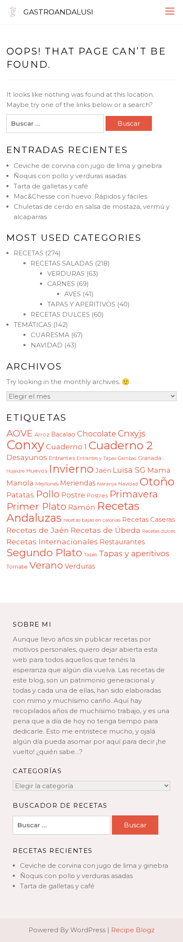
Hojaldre (15, 471)
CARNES (61, 284)
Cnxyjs (132, 433)
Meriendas (77, 483)
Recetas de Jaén (37, 530)
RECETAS (28, 253)
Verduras (80, 566)
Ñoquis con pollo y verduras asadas (70, 176)
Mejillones (46, 484)
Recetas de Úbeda (105, 530)
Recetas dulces (158, 531)
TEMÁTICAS (32, 325)
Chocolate (96, 434)
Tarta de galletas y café (51, 186)
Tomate (17, 566)
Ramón (81, 507)
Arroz (41, 434)
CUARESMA (50, 335)
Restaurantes (122, 542)
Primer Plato (36, 506)
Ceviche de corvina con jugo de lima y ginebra (88, 166)
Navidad (128, 484)
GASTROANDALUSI (58, 12)
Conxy (25, 444)
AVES (72, 294)
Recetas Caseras (148, 519)
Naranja (107, 484)
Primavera (133, 494)
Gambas (127, 458)
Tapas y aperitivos (134, 553)
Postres (97, 495)
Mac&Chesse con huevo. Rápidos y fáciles (80, 196)
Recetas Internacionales (52, 541)
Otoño (157, 481)
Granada (149, 458)
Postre (73, 495)
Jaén (103, 470)
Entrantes (62, 458)
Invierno (71, 468)
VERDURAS (66, 273)
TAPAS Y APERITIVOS (81, 304)
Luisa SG (129, 470)
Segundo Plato (44, 552)
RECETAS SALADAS (62, 263)
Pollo (48, 494)
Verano (46, 565)
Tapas (90, 555)
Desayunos (26, 457)
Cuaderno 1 (66, 446)
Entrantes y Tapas (96, 458)
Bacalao (63, 434)
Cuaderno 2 (121, 445)
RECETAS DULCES (60, 314)
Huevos (36, 471)
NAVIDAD (47, 345)
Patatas (20, 495)
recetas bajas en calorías (91, 520)
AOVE (19, 433)
